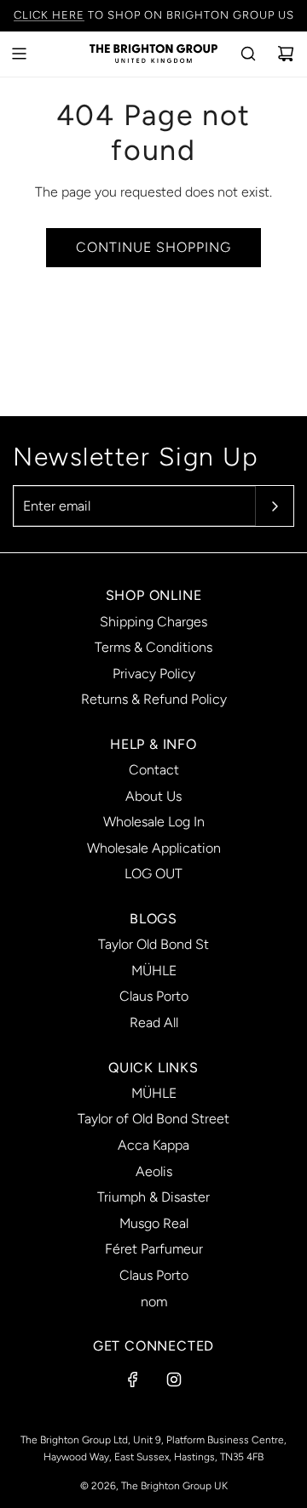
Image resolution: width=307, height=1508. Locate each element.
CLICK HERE (49, 15)
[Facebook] (133, 1379)
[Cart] (285, 53)
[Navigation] (19, 53)
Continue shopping (153, 247)
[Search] (248, 53)
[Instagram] (174, 1379)
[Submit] (274, 506)
